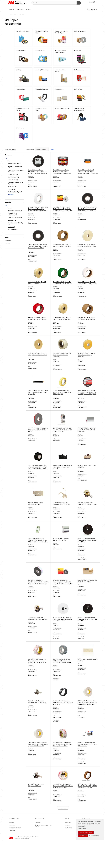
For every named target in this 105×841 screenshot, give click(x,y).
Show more (63, 808)
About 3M (11, 822)
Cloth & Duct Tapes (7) (14, 174)
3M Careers (12, 825)
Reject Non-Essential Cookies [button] (86, 832)
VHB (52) (7, 243)
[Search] (79, 3)
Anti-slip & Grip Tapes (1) (14, 163)
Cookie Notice (82, 828)
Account (92, 9)
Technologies (12, 830)
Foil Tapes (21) (11, 189)
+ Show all (10, 194)
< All (6, 158)
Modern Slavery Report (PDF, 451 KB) (43, 826)
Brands (28, 9)
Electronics (41, 149)
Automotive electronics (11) (15, 210)
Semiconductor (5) (13, 229)
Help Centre (68, 822)
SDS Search (37, 822)
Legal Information (19, 836)
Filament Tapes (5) (13, 179)
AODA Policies (68, 827)
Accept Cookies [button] (83, 835)
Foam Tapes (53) (12, 186)
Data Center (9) (12, 220)
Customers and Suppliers (15, 827)
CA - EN (91, 2)
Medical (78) (11, 227)
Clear (52, 149)
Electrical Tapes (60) (13, 177)
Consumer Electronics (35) (15, 217)
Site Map (67, 825)
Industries (20, 9)
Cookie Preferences (35, 836)
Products (11, 9)
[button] (94, 835)
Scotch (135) (8, 240)
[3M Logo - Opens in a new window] (17, 3)
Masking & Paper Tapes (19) (15, 192)
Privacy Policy (27, 836)
